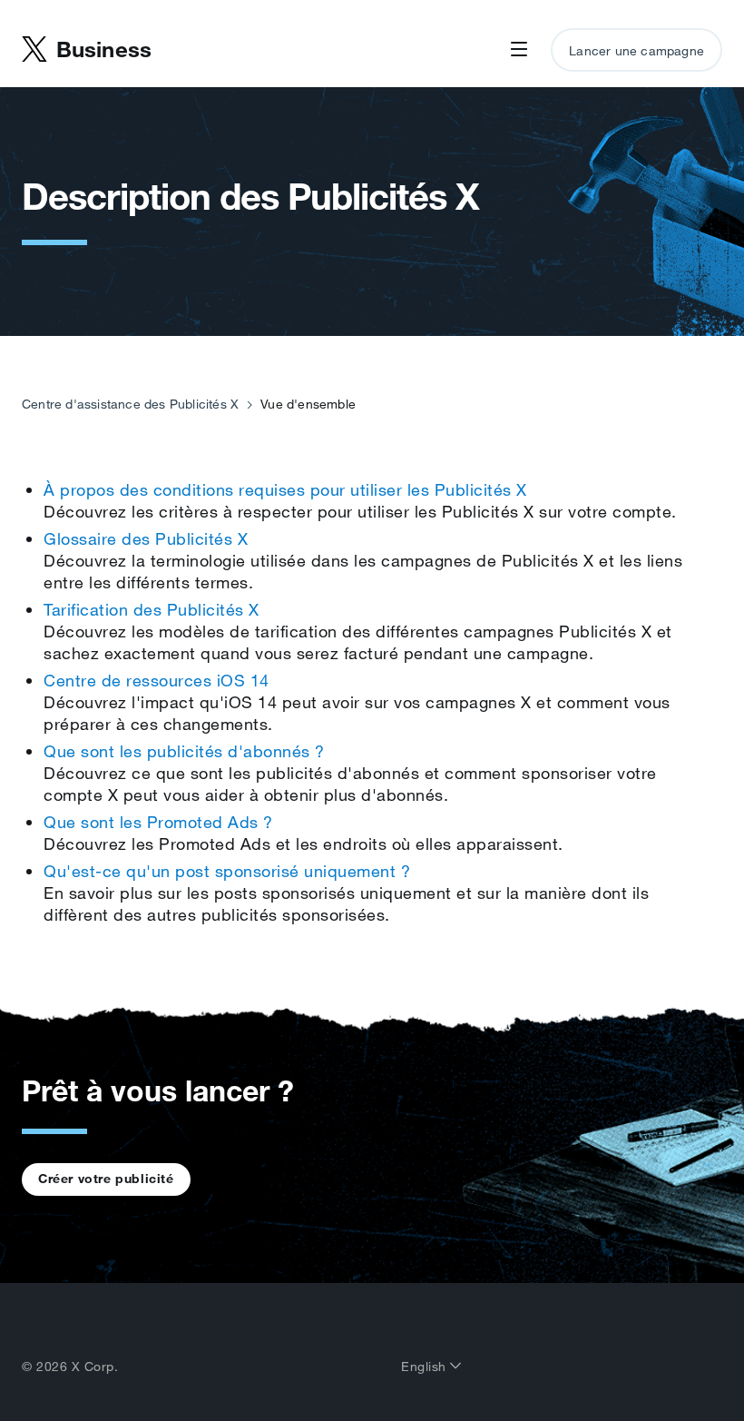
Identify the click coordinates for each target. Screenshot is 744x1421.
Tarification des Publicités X (151, 609)
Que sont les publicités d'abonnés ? (184, 751)
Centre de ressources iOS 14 (156, 680)
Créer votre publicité (106, 1178)
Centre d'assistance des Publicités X (130, 404)
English (425, 1366)
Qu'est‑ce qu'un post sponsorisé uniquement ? (227, 871)
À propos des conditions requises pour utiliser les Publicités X (285, 489)
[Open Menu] (519, 50)
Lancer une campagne (636, 51)
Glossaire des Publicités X (146, 538)
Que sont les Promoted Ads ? (158, 822)
